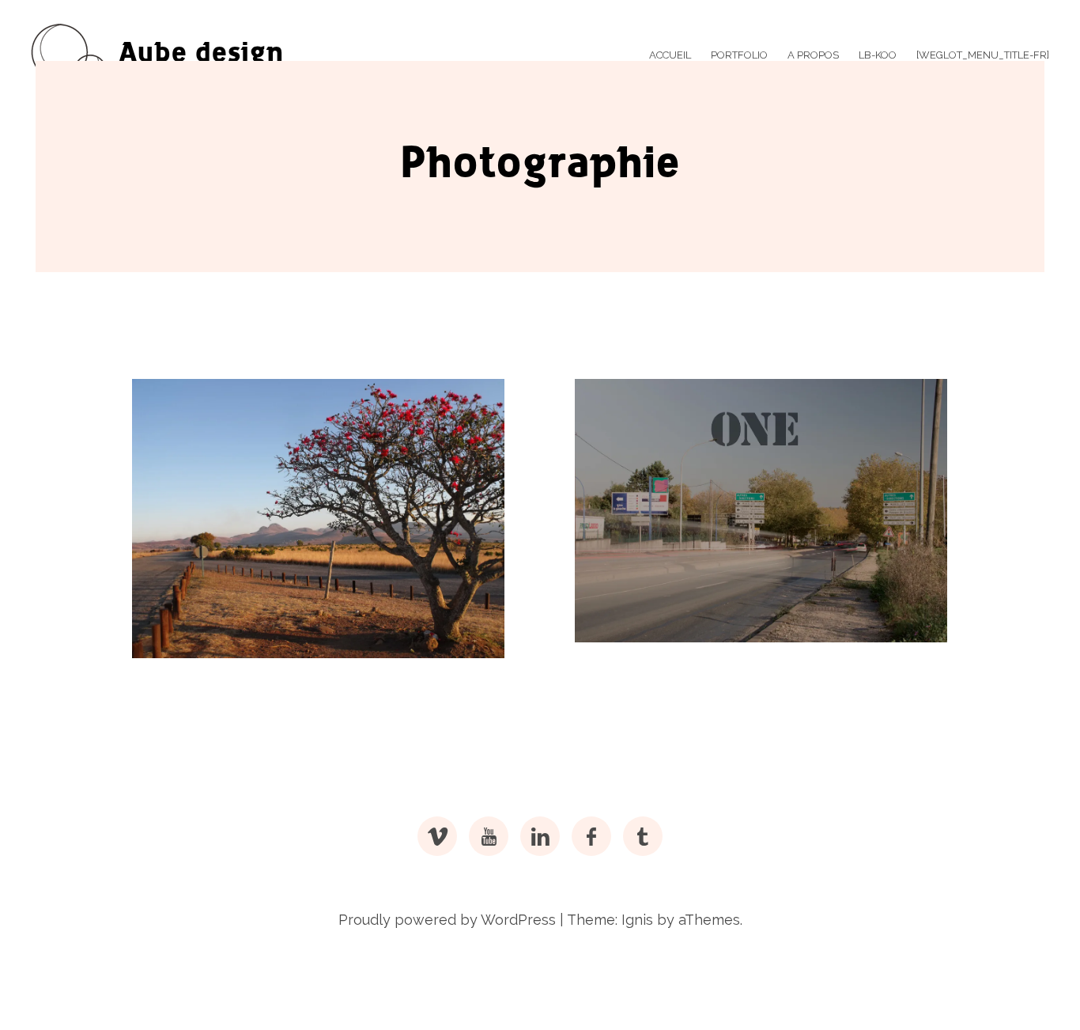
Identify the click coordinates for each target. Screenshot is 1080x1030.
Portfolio (739, 55)
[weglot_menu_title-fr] (982, 55)
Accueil (670, 55)
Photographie (194, 625)
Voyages (191, 659)
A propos (813, 55)
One (616, 643)
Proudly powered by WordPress (447, 919)
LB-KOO (878, 55)
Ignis (637, 919)
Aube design (201, 54)
